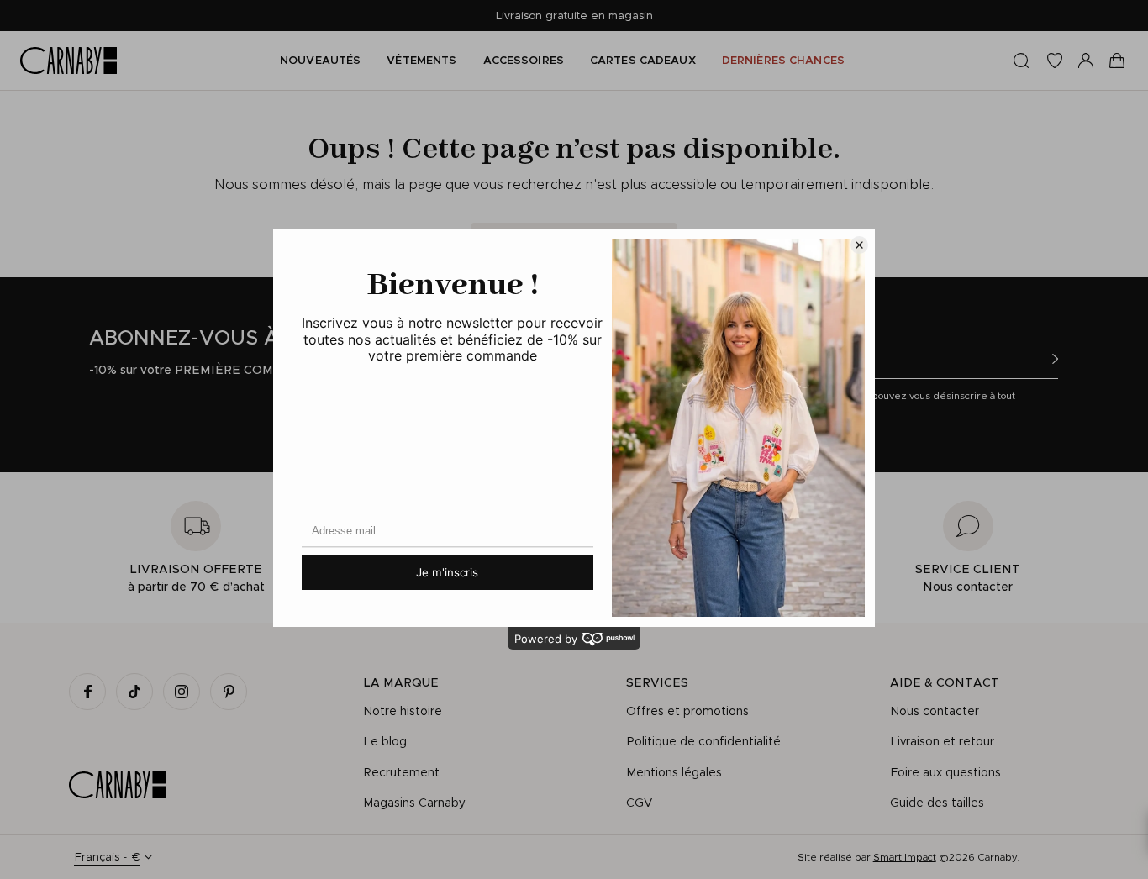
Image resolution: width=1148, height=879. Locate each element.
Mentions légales (674, 772)
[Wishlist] (1055, 60)
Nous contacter (934, 710)
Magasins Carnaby (414, 802)
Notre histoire (402, 710)
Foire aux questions (945, 772)
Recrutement (401, 772)
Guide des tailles (937, 802)
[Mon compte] (1086, 60)
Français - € (107, 857)
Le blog (385, 741)
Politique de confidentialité (703, 741)
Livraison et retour (942, 741)
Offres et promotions (687, 710)
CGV (639, 802)
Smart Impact (904, 856)
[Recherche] (1021, 60)
